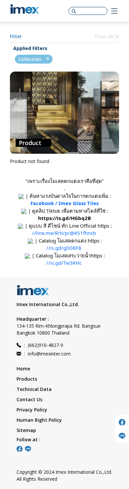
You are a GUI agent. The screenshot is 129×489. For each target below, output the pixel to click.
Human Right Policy (39, 420)
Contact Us (29, 399)
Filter (16, 36)
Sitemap (26, 430)
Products (27, 379)
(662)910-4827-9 (43, 345)
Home (23, 368)
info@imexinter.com (47, 354)
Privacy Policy (32, 410)
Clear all (105, 36)
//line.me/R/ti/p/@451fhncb (64, 233)
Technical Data (34, 389)
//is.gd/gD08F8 (63, 247)
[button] (56, 153)
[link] (64, 218)
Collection (30, 59)
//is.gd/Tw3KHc (64, 262)
